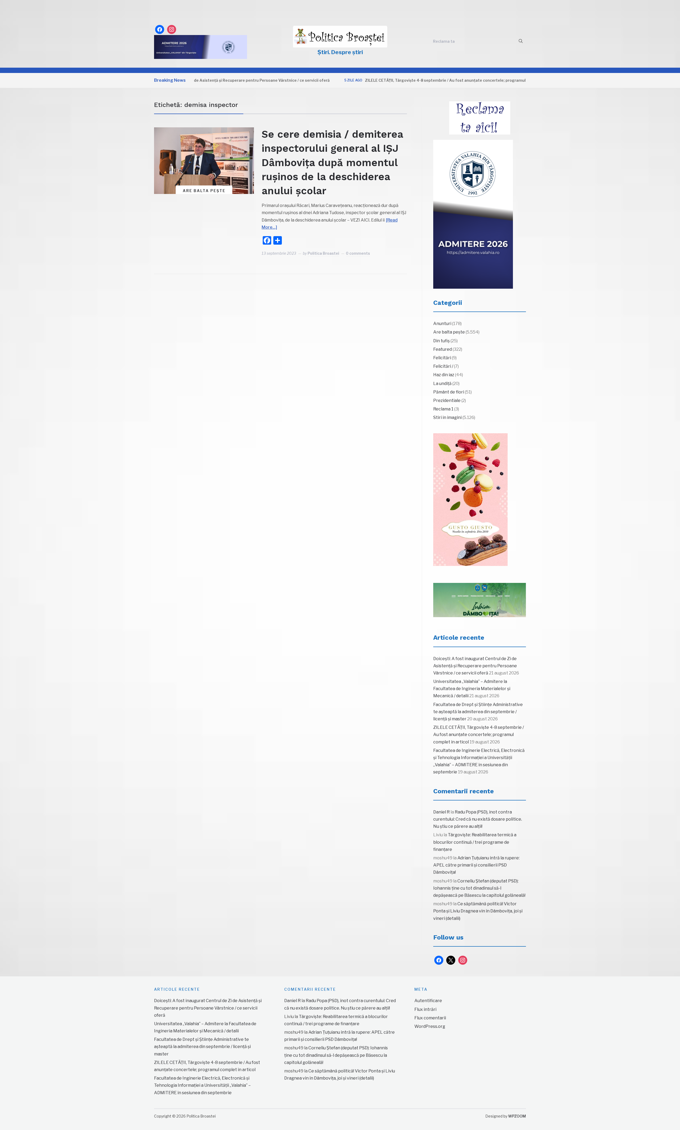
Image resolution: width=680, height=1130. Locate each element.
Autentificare (428, 1000)
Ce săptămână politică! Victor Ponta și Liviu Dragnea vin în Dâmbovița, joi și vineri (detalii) (477, 911)
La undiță (442, 383)
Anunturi (442, 323)
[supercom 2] (479, 600)
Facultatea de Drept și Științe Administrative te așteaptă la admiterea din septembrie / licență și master (478, 711)
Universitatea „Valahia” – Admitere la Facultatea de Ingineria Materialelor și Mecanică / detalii (471, 688)
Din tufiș (441, 340)
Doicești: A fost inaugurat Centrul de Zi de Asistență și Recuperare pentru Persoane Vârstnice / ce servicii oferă (195, 80)
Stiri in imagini (447, 417)
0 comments (358, 253)
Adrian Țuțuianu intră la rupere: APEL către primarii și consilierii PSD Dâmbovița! (476, 865)
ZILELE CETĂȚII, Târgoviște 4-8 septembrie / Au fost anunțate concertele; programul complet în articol (433, 80)
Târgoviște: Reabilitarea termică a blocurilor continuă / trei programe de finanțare (474, 842)
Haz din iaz (443, 374)
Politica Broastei (323, 253)
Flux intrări (425, 1009)
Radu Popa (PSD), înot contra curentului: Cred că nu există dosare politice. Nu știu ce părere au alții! (477, 819)
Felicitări (442, 357)
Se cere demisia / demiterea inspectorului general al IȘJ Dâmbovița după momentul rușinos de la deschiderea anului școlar (332, 162)
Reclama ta (444, 41)
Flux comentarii (430, 1017)
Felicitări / (443, 366)
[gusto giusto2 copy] (470, 499)
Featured (442, 349)
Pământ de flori (448, 392)
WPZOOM (517, 1116)
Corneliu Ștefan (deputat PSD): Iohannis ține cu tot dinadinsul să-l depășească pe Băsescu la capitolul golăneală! (479, 888)
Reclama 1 (443, 409)
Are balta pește (204, 190)
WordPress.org (429, 1026)
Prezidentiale (447, 400)
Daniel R (441, 812)
